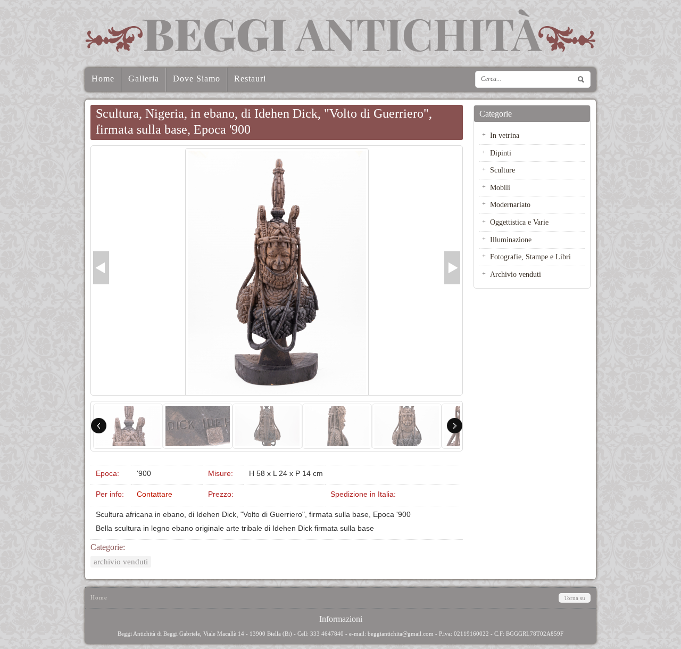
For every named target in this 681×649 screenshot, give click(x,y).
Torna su (574, 598)
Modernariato (510, 204)
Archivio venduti (121, 561)
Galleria (143, 78)
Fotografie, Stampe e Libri (530, 256)
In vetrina (504, 135)
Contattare (154, 494)
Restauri (250, 78)
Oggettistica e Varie (519, 222)
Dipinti (500, 153)
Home (103, 78)
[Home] (340, 30)
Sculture (502, 170)
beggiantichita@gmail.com (401, 633)
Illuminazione (510, 239)
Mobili (500, 187)
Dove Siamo (196, 78)
